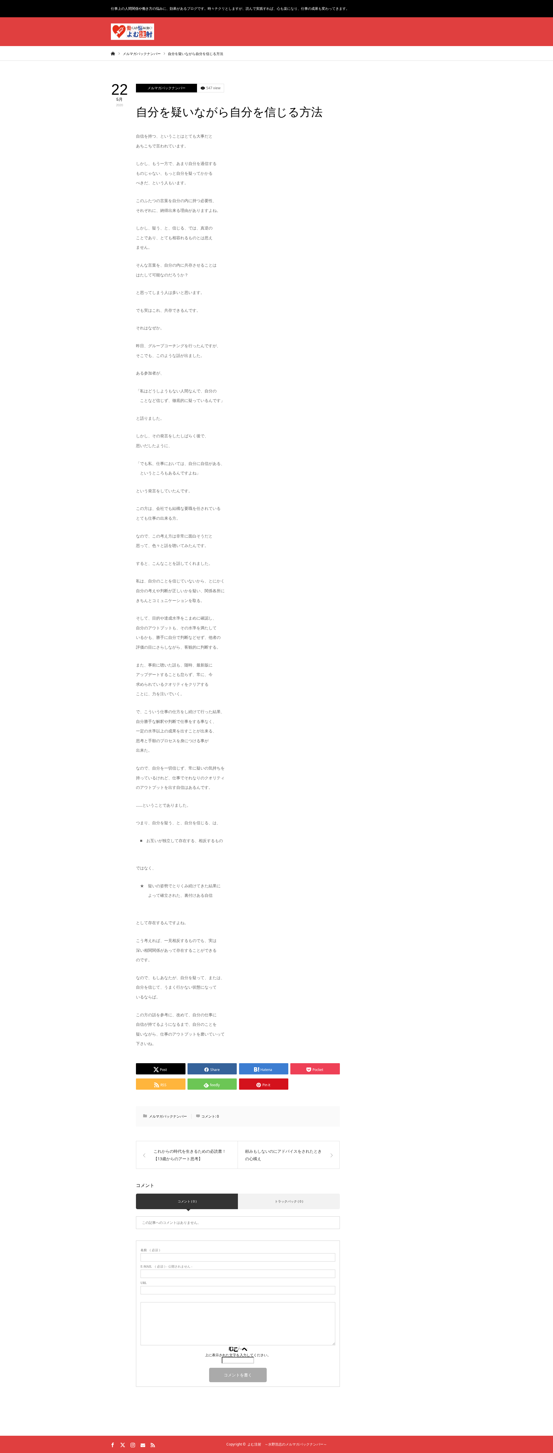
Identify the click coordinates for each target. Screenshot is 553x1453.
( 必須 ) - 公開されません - (166, 1266)
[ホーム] (113, 53)
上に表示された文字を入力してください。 (238, 1355)
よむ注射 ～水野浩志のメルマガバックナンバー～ (287, 1444)
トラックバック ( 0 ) (289, 1201)
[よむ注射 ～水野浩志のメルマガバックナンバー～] (132, 32)
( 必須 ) (150, 1250)
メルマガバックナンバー (166, 88)
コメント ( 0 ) (187, 1201)
